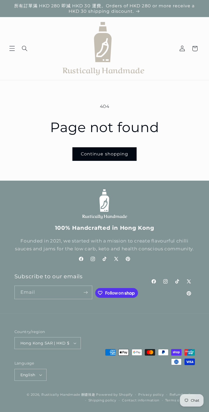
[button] (12, 48)
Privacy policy (151, 395)
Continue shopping (104, 154)
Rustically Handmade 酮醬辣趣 (68, 395)
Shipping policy (102, 400)
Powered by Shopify (114, 395)
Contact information (140, 400)
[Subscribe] (85, 292)
